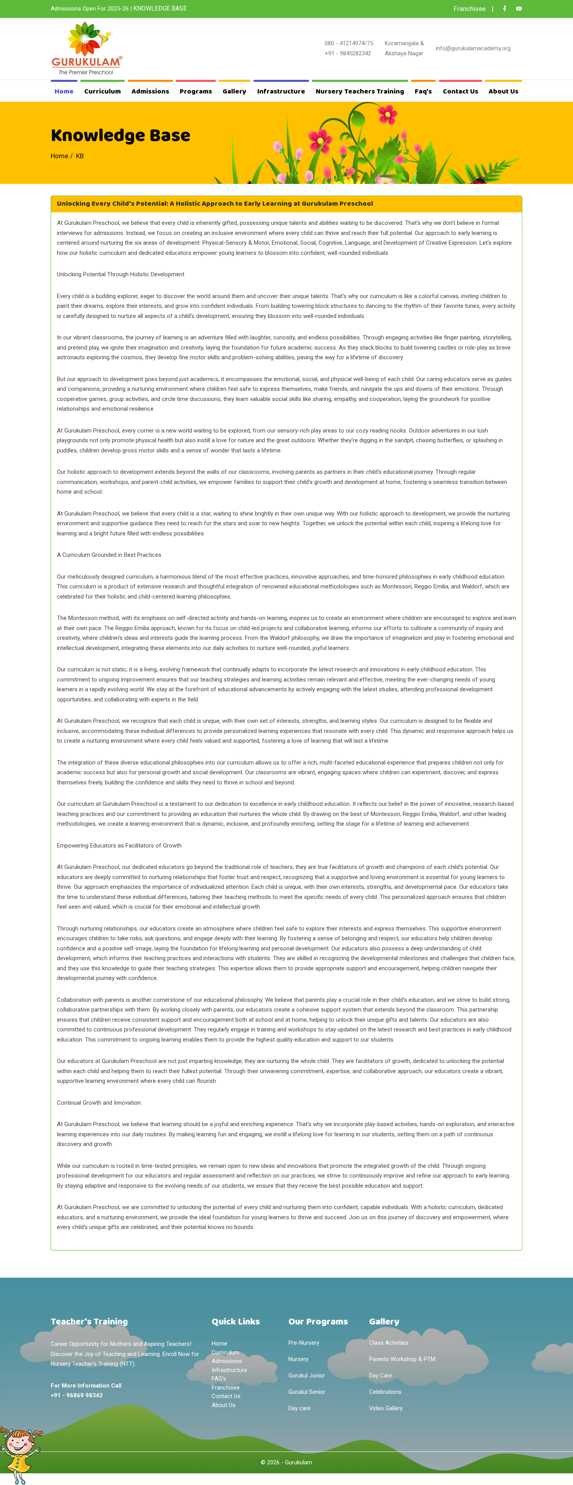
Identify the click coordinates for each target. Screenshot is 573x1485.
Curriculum (102, 91)
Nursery (298, 1359)
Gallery (234, 91)
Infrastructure (281, 91)
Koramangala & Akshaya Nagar (404, 48)
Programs (196, 91)
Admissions (150, 91)
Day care (299, 1408)
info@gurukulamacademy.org (473, 48)
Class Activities (389, 1342)
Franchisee (226, 1387)
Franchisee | (473, 8)
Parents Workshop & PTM (402, 1359)
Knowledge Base (160, 8)
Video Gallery (386, 1408)
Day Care (380, 1375)
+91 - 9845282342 (348, 53)
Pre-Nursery (303, 1342)
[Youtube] (519, 8)
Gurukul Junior (306, 1375)
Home (64, 91)
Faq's (423, 91)
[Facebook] (504, 8)
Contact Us (460, 91)
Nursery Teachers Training (360, 91)
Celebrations (385, 1391)
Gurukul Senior (306, 1391)
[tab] (286, 204)
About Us (503, 91)
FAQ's (219, 1378)
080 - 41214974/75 (349, 43)
